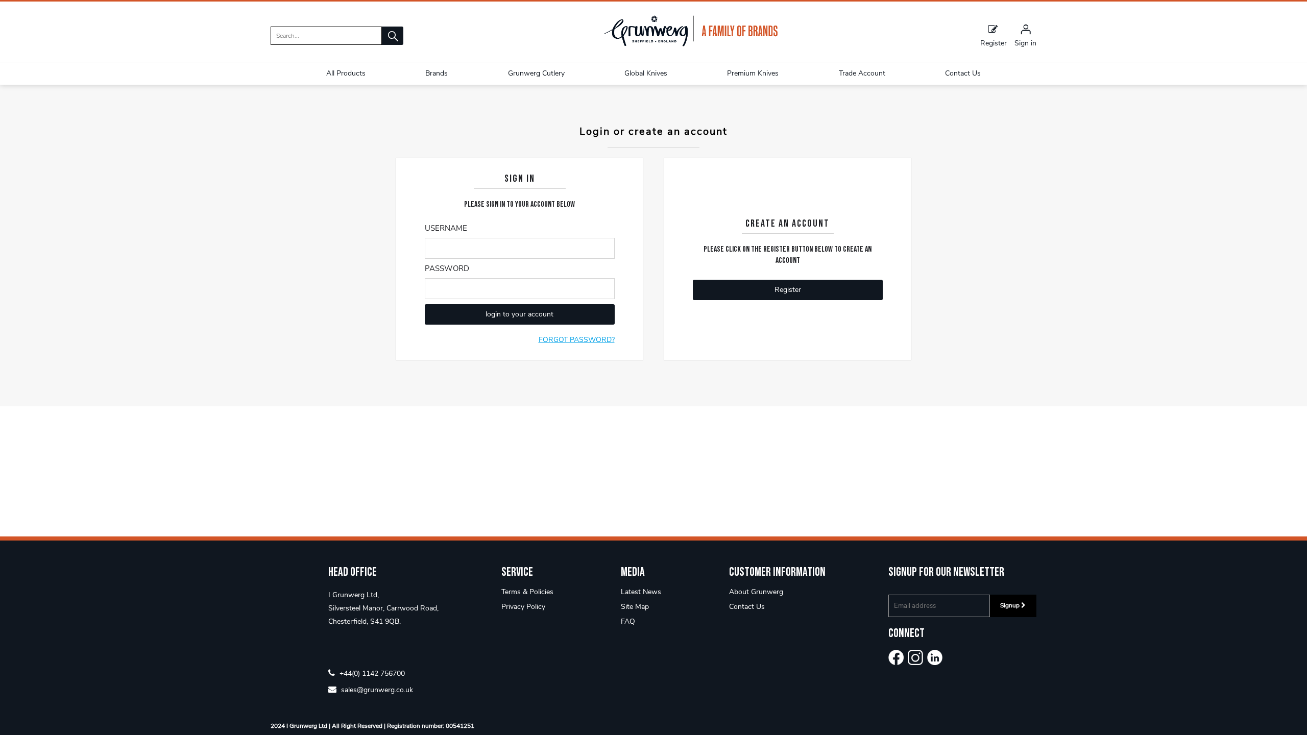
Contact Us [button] (963, 73)
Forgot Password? (577, 340)
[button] (392, 36)
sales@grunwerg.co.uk (376, 689)
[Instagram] (915, 657)
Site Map (635, 606)
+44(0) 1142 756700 (371, 673)
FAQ (628, 621)
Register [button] (787, 290)
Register (993, 42)
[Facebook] (896, 657)
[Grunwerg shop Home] (691, 44)
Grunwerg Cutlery (536, 73)
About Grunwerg (756, 592)
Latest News (641, 592)
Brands (436, 73)
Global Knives (645, 73)
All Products (346, 73)
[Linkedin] (934, 657)
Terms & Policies (527, 592)
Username (446, 228)
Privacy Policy (523, 606)
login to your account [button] (519, 314)
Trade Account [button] (862, 73)
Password (447, 268)
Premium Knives (753, 73)
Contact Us (747, 606)
